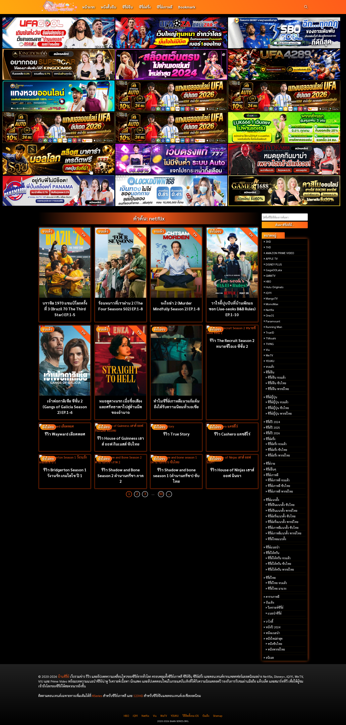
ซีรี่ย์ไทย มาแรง (277, 588)
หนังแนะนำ (273, 633)
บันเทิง (270, 602)
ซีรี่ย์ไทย (271, 577)
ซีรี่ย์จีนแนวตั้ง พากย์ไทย (282, 510)
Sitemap (217, 715)
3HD (268, 241)
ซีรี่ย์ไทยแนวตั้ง (277, 539)
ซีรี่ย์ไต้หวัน (272, 553)
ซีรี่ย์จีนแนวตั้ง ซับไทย (281, 505)
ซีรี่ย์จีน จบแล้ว (277, 377)
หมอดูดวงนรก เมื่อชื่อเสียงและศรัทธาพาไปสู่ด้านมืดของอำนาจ (120, 406)
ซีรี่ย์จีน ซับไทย (277, 383)
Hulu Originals (275, 287)
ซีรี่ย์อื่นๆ (271, 469)
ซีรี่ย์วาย (270, 463)
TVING (270, 344)
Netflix (270, 310)
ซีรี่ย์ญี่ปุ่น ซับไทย (278, 408)
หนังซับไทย (275, 644)
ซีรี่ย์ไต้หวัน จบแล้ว (279, 558)
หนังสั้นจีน (108, 7)
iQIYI (269, 293)
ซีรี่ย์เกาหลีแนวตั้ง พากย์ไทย (284, 533)
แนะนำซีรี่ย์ (275, 613)
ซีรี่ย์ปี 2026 (273, 433)
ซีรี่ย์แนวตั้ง (272, 500)
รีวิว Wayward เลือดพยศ (65, 433)
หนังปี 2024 (273, 627)
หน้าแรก (88, 7)
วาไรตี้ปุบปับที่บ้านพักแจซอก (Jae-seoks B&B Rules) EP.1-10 (232, 308)
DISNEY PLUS (274, 264)
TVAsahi (271, 338)
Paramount (273, 321)
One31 (270, 315)
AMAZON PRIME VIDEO (280, 253)
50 (161, 494)
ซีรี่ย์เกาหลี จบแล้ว (279, 480)
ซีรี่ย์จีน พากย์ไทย (278, 389)
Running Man (274, 327)
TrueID (270, 332)
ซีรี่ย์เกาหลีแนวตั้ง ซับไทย (283, 527)
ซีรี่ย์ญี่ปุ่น (271, 397)
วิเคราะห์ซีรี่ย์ (275, 607)
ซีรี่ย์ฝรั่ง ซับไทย (277, 449)
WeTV (269, 355)
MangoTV (272, 298)
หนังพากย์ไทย (276, 649)
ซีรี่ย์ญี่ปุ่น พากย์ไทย (280, 413)
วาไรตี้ (269, 621)
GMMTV (271, 275)
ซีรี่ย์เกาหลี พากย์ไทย (280, 491)
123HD (138, 696)
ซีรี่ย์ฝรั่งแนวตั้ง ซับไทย (282, 516)
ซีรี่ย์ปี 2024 (273, 422)
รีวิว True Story (176, 433)
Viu (268, 349)
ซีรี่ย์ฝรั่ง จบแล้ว (277, 444)
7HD (268, 247)
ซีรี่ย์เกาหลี (164, 7)
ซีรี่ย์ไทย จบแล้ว (277, 583)
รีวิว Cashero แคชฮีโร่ (232, 433)
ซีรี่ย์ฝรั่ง (145, 7)
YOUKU (270, 361)
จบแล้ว (270, 366)
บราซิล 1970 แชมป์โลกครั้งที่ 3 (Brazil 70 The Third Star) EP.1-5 (64, 308)
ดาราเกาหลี (272, 596)
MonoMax (272, 304)
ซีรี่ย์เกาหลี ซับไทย (279, 486)
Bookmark (186, 7)
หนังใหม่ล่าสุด (274, 638)
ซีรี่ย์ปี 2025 (273, 427)
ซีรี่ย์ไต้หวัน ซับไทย (279, 563)
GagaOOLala (274, 270)
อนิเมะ (270, 657)
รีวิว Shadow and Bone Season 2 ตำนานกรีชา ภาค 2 (121, 475)
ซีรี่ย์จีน (127, 7)
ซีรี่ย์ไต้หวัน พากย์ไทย (281, 569)
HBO (268, 281)
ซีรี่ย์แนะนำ (273, 547)
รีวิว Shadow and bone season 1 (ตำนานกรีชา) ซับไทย (176, 475)
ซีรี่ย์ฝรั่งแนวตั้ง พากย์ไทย (283, 522)
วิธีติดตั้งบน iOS (190, 715)
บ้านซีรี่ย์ (63, 676)
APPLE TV (272, 258)
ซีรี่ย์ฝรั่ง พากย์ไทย (279, 455)
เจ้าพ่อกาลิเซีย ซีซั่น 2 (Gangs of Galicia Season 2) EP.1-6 (65, 406)
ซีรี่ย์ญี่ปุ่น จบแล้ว (278, 402)
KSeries (97, 696)
